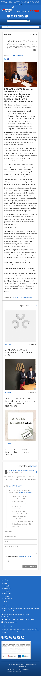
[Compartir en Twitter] (5, 59)
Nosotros (7, 583)
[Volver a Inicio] (20, 9)
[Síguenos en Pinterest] (16, 17)
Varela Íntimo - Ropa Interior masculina (21, 471)
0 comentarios (32, 344)
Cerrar (23, 4)
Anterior (7, 34)
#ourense (23, 297)
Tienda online (8, 598)
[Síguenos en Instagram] (23, 17)
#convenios (15, 297)
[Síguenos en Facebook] (9, 17)
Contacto (6, 601)
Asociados (7, 586)
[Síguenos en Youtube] (19, 17)
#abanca (29, 297)
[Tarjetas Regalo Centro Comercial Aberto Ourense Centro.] (20, 425)
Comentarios (19, 55)
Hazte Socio (7, 593)
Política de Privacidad (25, 556)
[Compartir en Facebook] (8, 59)
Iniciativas (7, 591)
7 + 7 (6, 561)
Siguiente (33, 34)
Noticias (6, 596)
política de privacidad (25, 493)
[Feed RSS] (27, 17)
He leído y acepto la (12, 556)
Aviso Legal (10, 669)
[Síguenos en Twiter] (12, 17)
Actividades (7, 588)
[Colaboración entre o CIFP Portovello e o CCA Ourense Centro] (20, 326)
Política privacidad (23, 669)
